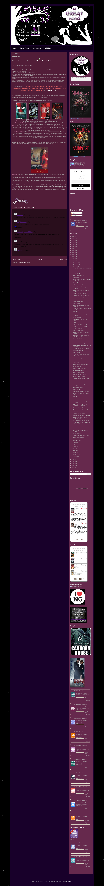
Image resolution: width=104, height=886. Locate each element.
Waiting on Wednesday (78, 285)
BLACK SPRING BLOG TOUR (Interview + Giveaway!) (80, 405)
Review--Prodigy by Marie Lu (79, 368)
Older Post (63, 259)
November (75, 265)
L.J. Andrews (77, 567)
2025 (73, 238)
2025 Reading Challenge (80, 691)
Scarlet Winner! (76, 360)
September (76, 440)
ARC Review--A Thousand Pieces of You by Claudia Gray (81, 296)
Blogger (69, 881)
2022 (73, 244)
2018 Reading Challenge (80, 786)
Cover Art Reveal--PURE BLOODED (81, 415)
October (75, 267)
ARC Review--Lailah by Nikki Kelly (81, 435)
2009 (73, 467)
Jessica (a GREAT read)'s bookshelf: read (79, 505)
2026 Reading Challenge (80, 220)
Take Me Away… (52, 90)
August (75, 442)
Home (14, 48)
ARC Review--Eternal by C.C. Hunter (81, 322)
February (75, 454)
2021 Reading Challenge (80, 745)
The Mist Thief (76, 565)
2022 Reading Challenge (80, 732)
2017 (73, 254)
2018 (73, 252)
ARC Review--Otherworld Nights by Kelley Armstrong (81, 327)
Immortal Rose (76, 571)
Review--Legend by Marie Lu (79, 376)
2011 (73, 463)
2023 (73, 242)
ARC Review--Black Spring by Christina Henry (80, 418)
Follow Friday (76, 277)
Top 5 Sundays (76, 303)
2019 (73, 250)
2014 (73, 261)
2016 (73, 256)
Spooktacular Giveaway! (78, 370)
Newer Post (16, 259)
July (74, 444)
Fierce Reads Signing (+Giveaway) (81, 391)
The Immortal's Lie (77, 559)
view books (88, 229)
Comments (75, 215)
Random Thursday (77, 283)
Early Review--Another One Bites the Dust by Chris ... (81, 272)
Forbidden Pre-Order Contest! (80, 324)
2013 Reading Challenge (80, 856)
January (75, 456)
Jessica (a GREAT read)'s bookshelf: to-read (79, 549)
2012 (73, 461)
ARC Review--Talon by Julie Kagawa (81, 341)
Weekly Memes (37, 48)
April (74, 450)
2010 (73, 465)
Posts (73, 213)
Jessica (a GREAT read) (80, 222)
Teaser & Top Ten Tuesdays (79, 293)
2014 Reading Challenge (80, 843)
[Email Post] (33, 207)
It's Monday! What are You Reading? (81, 299)
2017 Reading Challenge (80, 800)
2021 (73, 246)
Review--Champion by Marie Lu (80, 364)
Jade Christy (77, 561)
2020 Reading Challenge (80, 759)
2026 (73, 236)
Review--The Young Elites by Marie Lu (82, 358)
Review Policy (24, 48)
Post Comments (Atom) (24, 262)
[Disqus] (39, 232)
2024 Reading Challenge (80, 704)
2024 (73, 240)
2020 (73, 248)
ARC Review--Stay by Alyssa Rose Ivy (82, 343)
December (75, 262)
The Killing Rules (76, 509)
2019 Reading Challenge (80, 773)
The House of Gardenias (77, 553)
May (74, 448)
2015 (73, 259)
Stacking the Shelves (78, 301)
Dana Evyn (77, 525)
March (75, 452)
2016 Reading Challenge (80, 814)
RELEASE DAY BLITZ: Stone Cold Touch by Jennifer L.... (81, 336)
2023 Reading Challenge (80, 718)
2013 (73, 459)
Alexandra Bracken (78, 573)
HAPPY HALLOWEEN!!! (78, 275)
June (74, 446)
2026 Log (48, 48)
